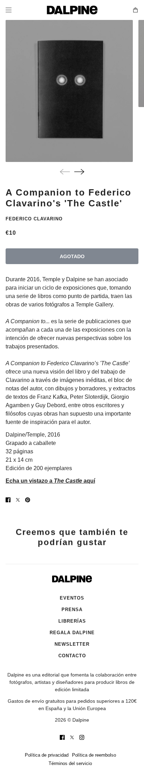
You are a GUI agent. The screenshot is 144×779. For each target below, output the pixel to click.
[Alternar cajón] (9, 10)
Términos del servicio (70, 763)
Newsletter (72, 644)
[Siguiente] (79, 172)
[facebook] (62, 737)
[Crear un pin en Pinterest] (27, 500)
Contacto (72, 655)
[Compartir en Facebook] (8, 500)
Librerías (72, 621)
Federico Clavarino (34, 218)
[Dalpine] (72, 10)
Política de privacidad (47, 755)
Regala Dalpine (72, 632)
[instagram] (82, 737)
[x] (72, 737)
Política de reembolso (94, 755)
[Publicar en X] (18, 500)
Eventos (72, 598)
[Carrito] (135, 10)
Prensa (72, 609)
